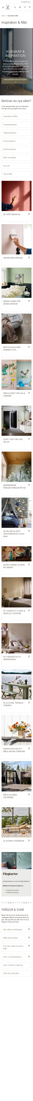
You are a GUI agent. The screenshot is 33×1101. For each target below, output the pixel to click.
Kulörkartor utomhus (13, 890)
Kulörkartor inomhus (13, 892)
